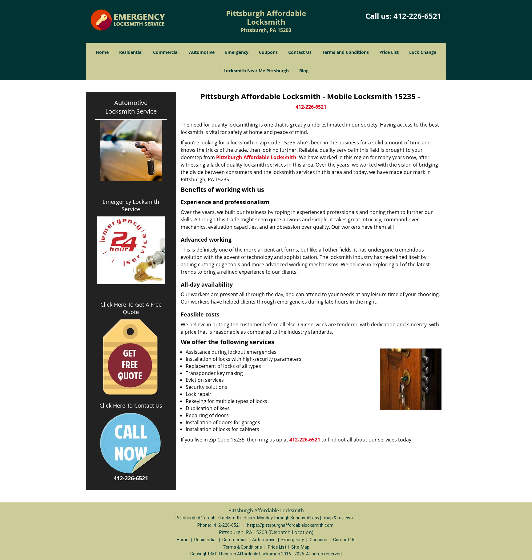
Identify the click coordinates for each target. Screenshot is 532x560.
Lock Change (422, 52)
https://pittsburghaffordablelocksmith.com (290, 525)
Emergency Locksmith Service (131, 205)
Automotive (202, 52)
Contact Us (300, 52)
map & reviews (339, 517)
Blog (303, 71)
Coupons (268, 52)
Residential (131, 52)
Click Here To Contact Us (130, 405)
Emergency (236, 52)
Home (102, 52)
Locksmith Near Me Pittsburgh (256, 71)
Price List (389, 52)
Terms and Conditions (345, 52)
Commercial (166, 52)
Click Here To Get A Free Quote (131, 308)
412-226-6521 (417, 16)
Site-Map (300, 547)
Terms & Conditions (242, 547)
